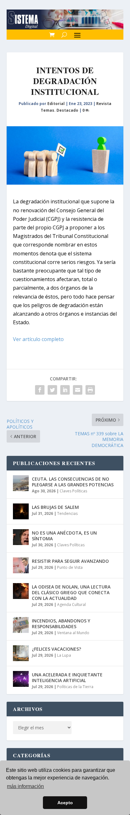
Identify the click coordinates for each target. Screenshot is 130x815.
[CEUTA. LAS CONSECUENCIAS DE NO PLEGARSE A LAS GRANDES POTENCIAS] (21, 483)
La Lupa (64, 655)
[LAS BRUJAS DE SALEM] (21, 511)
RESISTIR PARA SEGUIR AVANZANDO (70, 561)
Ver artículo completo (38, 339)
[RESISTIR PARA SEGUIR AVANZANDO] (21, 565)
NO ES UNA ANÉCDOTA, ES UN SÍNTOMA (64, 536)
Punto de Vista (70, 567)
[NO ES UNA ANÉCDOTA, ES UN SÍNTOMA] (21, 537)
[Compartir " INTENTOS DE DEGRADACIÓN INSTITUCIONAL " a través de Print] (90, 390)
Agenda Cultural (71, 604)
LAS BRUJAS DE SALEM (55, 507)
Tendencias (67, 513)
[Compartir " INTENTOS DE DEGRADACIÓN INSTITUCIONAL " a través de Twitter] (52, 390)
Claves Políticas (73, 491)
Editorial (56, 103)
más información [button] (25, 786)
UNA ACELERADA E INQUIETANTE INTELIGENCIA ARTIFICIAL (67, 677)
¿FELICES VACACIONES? (56, 649)
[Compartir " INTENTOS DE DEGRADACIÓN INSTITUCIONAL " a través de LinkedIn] (65, 390)
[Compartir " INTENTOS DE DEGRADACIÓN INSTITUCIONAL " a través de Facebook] (39, 390)
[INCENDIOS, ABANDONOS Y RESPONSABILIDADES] (21, 625)
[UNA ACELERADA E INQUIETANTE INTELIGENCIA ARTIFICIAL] (21, 679)
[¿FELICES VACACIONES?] (21, 653)
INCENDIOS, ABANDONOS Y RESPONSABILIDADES (61, 623)
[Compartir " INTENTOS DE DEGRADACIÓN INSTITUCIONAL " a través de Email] (77, 390)
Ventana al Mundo (73, 632)
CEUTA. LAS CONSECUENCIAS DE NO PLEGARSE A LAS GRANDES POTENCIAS (73, 482)
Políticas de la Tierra (75, 686)
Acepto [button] (65, 802)
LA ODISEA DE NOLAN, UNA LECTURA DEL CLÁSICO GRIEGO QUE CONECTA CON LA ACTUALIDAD (71, 592)
